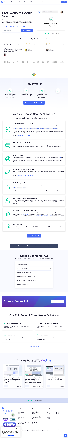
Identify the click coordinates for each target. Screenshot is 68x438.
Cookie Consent (34, 422)
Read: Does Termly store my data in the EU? (32, 228)
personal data (25, 214)
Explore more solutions (34, 346)
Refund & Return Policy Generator (37, 416)
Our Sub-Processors (21, 418)
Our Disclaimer (20, 416)
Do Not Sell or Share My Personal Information (42, 215)
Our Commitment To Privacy (22, 411)
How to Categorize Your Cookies (23, 135)
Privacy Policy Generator (36, 408)
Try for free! (64, 1)
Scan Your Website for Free (57, 301)
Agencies (26, 1)
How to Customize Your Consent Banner (25, 175)
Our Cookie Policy (21, 417)
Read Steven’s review (51, 50)
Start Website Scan (27, 30)
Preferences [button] (5, 433)
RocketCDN (58, 412)
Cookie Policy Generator (36, 411)
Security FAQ (49, 421)
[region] (34, 377)
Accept (11, 435)
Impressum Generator (35, 412)
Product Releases (49, 411)
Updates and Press (21, 423)
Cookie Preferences (50, 418)
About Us (19, 408)
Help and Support (49, 408)
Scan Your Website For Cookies (34, 103)
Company (43, 1)
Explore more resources (34, 391)
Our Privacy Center (21, 412)
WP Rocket (58, 408)
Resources (37, 1)
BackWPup (58, 413)
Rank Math (58, 411)
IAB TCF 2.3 (35, 245)
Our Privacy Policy (21, 413)
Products (12, 1)
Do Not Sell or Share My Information (23, 422)
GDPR (60, 157)
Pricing (31, 1)
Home (3, 10)
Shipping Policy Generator (36, 417)
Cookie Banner (34, 423)
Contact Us (48, 413)
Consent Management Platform (37, 421)
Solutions (19, 1)
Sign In (58, 1)
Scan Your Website (34, 235)
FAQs (47, 412)
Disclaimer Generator (35, 418)
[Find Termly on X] (6, 411)
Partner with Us (49, 416)
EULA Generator (35, 413)
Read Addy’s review (30, 50)
